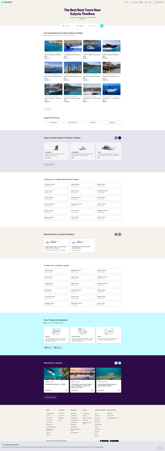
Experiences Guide (87, 417)
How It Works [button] (61, 413)
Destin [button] (96, 433)
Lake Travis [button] (97, 422)
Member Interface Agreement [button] (50, 430)
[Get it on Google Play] (58, 347)
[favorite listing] (61, 53)
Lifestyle (84, 415)
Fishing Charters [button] (74, 417)
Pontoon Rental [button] (74, 422)
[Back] (116, 137)
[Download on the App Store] (48, 347)
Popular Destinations (100, 410)
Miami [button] (96, 413)
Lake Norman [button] (97, 429)
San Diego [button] (97, 420)
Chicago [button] (96, 426)
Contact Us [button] (48, 434)
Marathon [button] (97, 435)
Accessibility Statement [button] (51, 426)
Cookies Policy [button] (49, 424)
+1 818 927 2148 (110, 415)
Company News (86, 413)
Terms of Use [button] (38, 447)
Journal (85, 410)
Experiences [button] (74, 410)
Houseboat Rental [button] (74, 420)
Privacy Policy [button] (99, 447)
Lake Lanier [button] (97, 415)
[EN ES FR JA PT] (141, 2)
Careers (48, 415)
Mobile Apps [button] (61, 417)
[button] (134, 2)
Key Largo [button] (97, 431)
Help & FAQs (109, 413)
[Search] (102, 26)
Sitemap (48, 432)
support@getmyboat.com (112, 417)
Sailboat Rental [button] (74, 426)
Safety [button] (60, 420)
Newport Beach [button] (98, 424)
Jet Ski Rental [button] (73, 415)
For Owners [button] (61, 415)
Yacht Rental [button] (73, 424)
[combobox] (68, 25)
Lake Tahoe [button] (97, 417)
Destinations (85, 420)
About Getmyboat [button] (50, 413)
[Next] (119, 137)
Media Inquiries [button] (49, 417)
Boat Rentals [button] (73, 413)
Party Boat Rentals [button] (74, 432)
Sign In (150, 2)
